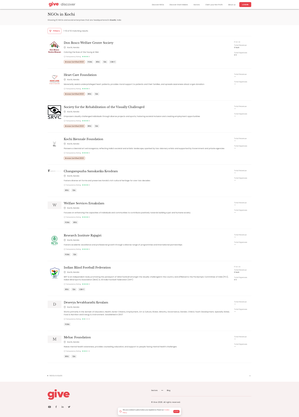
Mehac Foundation (77, 337)
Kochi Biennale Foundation (83, 139)
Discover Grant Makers (179, 5)
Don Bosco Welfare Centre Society (88, 42)
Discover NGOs (158, 5)
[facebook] (56, 407)
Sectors (197, 5)
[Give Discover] (62, 4)
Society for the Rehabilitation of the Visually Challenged (104, 107)
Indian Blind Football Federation (87, 267)
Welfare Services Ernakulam (84, 203)
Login (245, 4)
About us (231, 5)
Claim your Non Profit (214, 5)
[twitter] (69, 407)
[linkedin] (62, 407)
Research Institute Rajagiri (82, 235)
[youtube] (49, 407)
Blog (168, 390)
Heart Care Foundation (80, 75)
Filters (56, 31)
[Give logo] (98, 394)
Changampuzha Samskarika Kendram (91, 171)
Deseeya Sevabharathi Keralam (86, 302)
